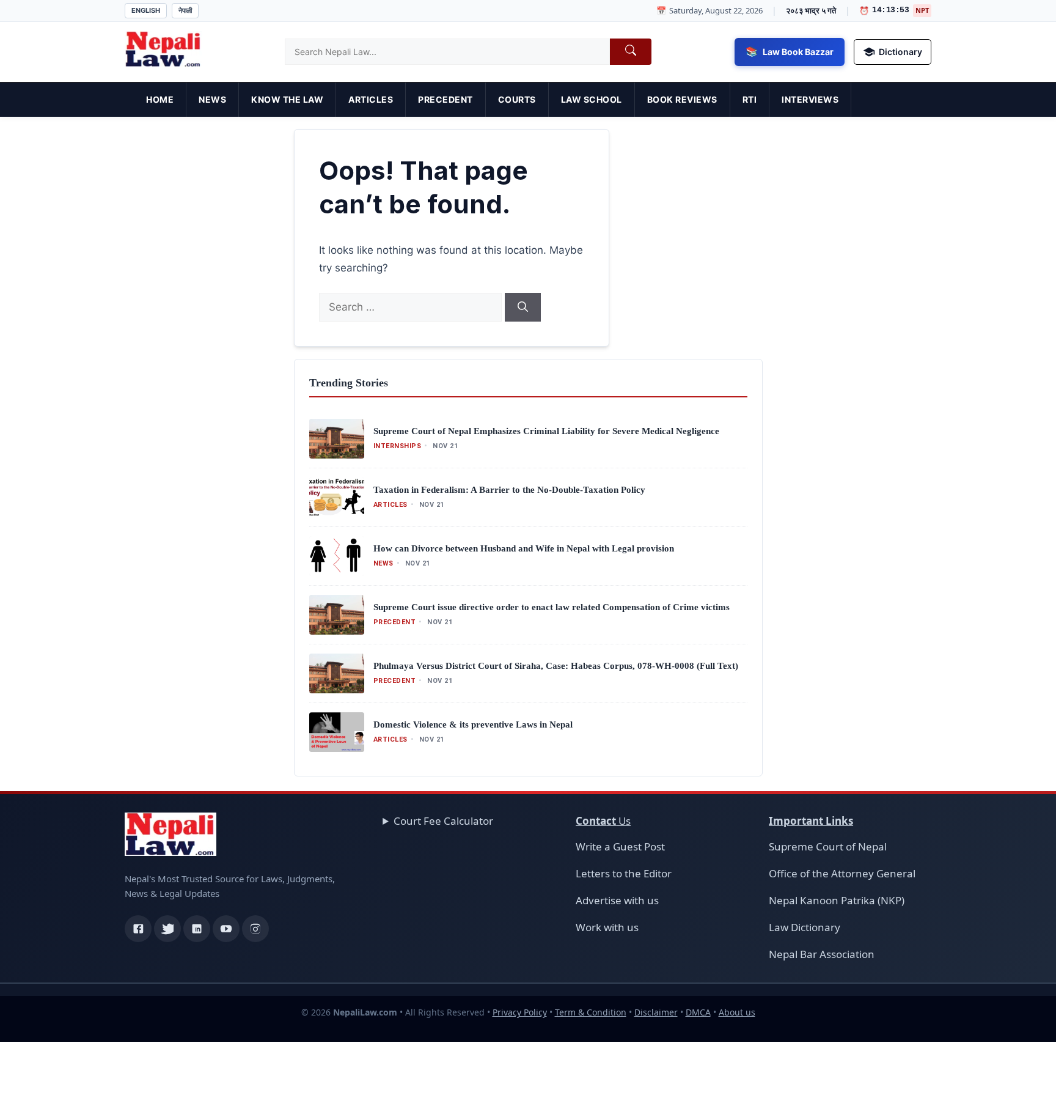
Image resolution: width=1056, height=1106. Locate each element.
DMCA (698, 1012)
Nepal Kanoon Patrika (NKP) (836, 900)
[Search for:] (412, 307)
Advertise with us (617, 900)
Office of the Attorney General (842, 873)
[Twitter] (167, 928)
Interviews (810, 99)
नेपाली (185, 10)
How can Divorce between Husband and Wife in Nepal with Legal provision (523, 548)
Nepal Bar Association (822, 954)
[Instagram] (255, 928)
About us (737, 1012)
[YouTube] (226, 928)
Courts (517, 99)
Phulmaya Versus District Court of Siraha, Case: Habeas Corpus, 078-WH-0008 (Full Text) (555, 666)
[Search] (523, 307)
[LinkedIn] (196, 928)
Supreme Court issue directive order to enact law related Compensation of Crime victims (551, 607)
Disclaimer (656, 1012)
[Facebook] (138, 928)
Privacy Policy (520, 1012)
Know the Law (287, 99)
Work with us (607, 927)
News (212, 99)
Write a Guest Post (620, 846)
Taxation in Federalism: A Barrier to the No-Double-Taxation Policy (509, 490)
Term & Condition (590, 1012)
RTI (750, 99)
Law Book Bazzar (798, 51)
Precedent (445, 99)
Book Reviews (682, 99)
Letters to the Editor (624, 873)
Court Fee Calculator (443, 821)
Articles (370, 99)
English (145, 10)
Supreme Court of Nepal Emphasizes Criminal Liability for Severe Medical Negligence (546, 431)
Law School (591, 99)
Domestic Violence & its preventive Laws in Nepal (473, 724)
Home (160, 99)
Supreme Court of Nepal (828, 846)
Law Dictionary (804, 927)
